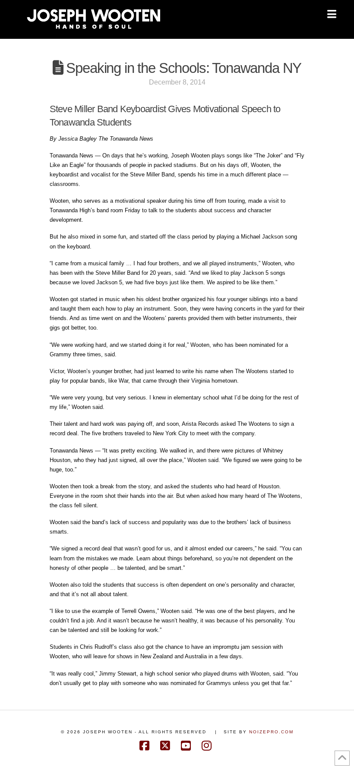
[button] (331, 14)
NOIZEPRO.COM (271, 731)
